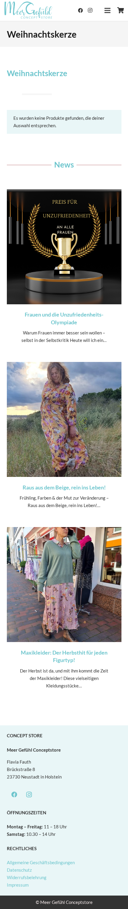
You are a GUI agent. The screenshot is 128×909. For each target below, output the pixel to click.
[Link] (28, 10)
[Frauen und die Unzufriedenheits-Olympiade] (64, 272)
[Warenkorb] (120, 10)
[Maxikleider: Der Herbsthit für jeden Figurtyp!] (64, 614)
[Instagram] (90, 10)
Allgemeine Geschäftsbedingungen (41, 862)
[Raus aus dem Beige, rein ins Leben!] (64, 441)
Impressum (18, 884)
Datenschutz (19, 870)
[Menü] (107, 10)
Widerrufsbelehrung (26, 877)
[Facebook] (80, 10)
